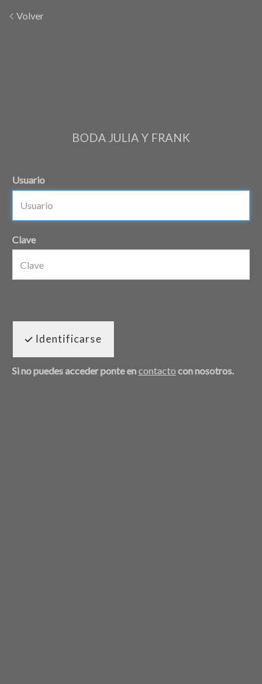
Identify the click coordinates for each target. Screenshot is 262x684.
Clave (24, 239)
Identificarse (67, 338)
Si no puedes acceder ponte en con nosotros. (123, 370)
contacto (157, 370)
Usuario (28, 179)
